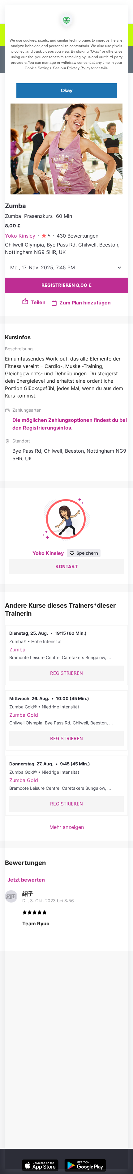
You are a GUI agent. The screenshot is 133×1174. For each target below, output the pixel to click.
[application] (66, 587)
